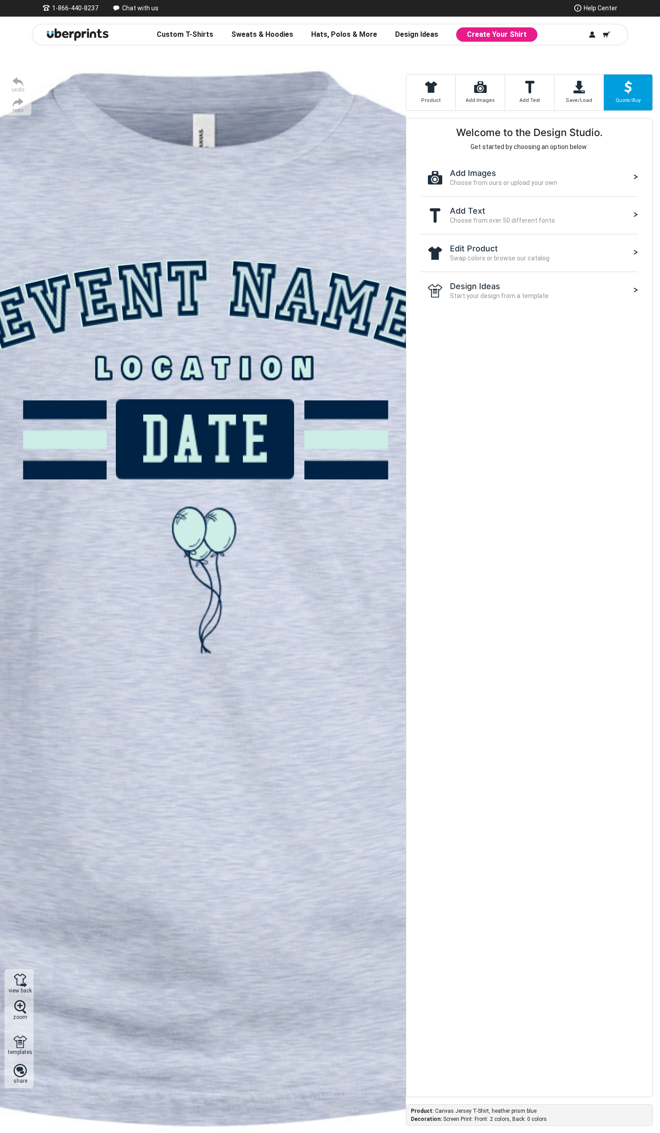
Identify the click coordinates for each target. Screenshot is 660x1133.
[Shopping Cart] (606, 34)
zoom (20, 1017)
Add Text (529, 100)
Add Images (480, 100)
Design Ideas (416, 34)
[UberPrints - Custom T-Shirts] (77, 34)
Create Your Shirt (497, 34)
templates (20, 1052)
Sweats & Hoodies (262, 34)
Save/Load (579, 100)
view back (20, 990)
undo (18, 89)
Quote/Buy (628, 100)
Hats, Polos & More (344, 34)
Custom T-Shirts (185, 34)
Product (430, 100)
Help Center (600, 8)
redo (18, 110)
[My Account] (592, 34)
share (20, 1081)
